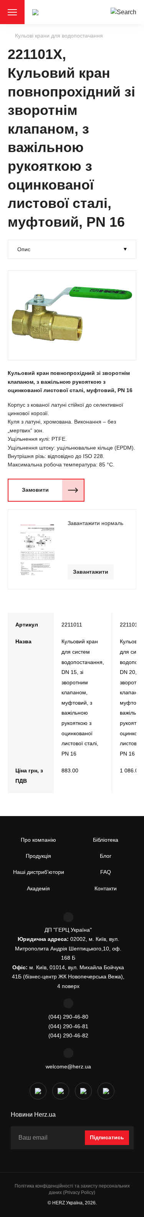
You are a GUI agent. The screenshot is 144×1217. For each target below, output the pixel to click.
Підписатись (107, 1137)
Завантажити (90, 572)
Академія (38, 888)
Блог (105, 856)
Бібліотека (105, 840)
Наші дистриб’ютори (38, 872)
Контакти (105, 888)
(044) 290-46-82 (68, 1035)
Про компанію (38, 840)
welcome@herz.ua (68, 1066)
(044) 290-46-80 (68, 1017)
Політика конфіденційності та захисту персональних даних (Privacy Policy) (72, 1189)
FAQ (105, 872)
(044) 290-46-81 (68, 1026)
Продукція (38, 856)
